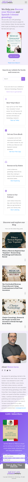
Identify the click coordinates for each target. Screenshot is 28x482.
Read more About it (14, 63)
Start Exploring (15, 181)
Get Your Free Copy (15, 151)
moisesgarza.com (20, 408)
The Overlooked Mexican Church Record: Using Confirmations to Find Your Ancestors (12, 287)
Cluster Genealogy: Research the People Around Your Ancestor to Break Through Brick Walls (13, 320)
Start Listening (15, 210)
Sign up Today (14, 120)
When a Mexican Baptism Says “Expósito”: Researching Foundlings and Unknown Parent (13, 254)
